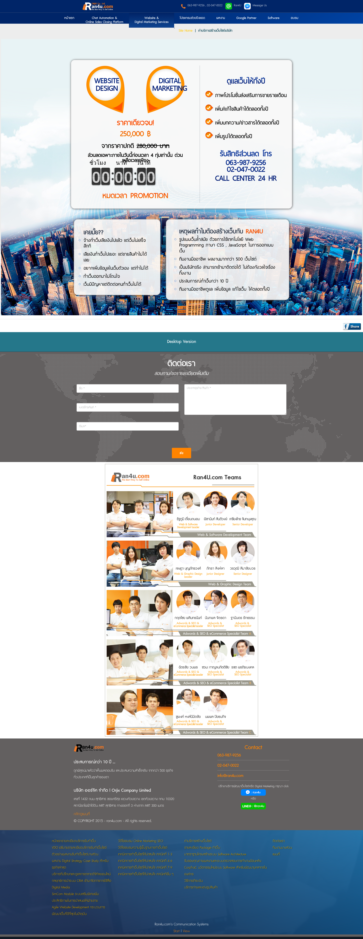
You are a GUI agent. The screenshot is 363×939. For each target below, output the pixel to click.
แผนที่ (276, 854)
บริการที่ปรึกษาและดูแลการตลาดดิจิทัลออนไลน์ (81, 874)
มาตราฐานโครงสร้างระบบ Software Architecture (215, 854)
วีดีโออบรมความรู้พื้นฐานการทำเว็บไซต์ (142, 847)
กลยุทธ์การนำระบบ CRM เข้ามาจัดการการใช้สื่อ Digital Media (81, 884)
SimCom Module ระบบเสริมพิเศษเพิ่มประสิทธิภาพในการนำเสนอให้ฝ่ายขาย (75, 897)
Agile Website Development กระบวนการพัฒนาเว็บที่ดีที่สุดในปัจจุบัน (78, 910)
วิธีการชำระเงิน (193, 880)
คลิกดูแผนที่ (82, 814)
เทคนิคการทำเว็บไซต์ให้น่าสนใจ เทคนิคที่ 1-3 (145, 854)
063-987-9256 (246, 162)
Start (176, 931)
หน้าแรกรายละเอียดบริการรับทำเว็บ (74, 841)
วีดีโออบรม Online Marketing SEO (140, 841)
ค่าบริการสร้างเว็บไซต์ (198, 841)
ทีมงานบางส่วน (282, 847)
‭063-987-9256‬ (229, 755)
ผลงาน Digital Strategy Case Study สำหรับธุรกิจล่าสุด (80, 864)
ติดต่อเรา (279, 841)
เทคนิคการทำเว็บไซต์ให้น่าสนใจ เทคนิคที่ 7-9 (145, 867)
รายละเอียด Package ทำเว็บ (202, 847)
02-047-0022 (215, 5)
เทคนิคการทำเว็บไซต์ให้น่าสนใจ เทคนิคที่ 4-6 (145, 861)
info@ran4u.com (230, 776)
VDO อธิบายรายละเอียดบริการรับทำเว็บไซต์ (79, 847)
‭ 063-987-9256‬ (196, 5)
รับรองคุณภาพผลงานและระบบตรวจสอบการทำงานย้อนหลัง (222, 861)
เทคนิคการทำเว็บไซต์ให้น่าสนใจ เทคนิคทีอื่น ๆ (146, 874)
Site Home (185, 30)
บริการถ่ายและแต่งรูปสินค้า (200, 887)
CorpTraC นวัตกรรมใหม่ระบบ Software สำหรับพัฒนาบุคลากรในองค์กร (225, 871)
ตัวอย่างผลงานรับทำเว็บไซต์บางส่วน (75, 854)
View (186, 931)
